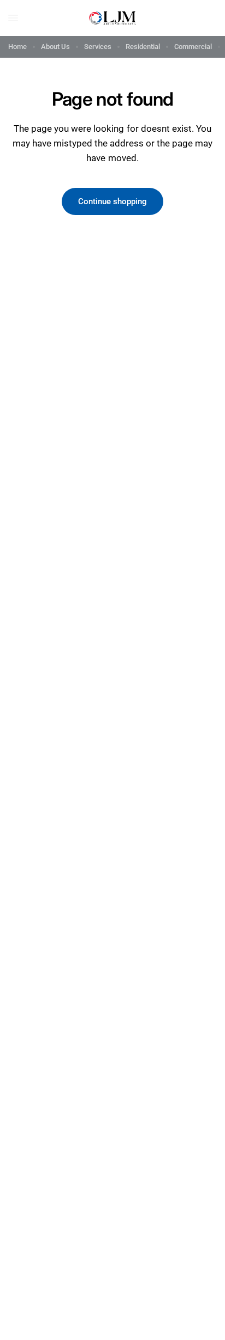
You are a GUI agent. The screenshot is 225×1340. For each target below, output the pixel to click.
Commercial (193, 46)
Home (17, 46)
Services (97, 46)
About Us (55, 46)
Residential (143, 46)
